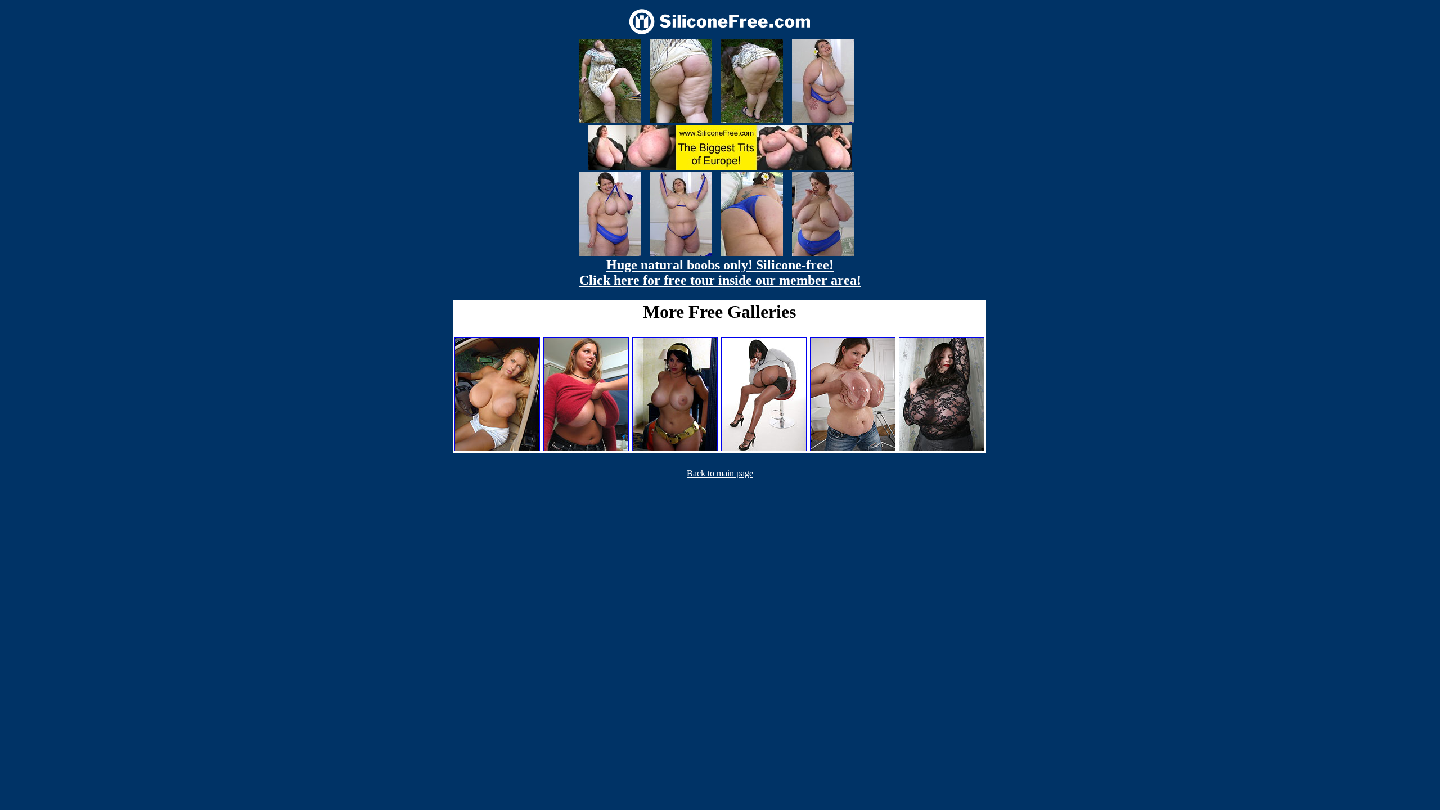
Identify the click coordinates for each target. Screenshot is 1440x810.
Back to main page (720, 473)
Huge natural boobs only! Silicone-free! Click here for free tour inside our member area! (720, 272)
